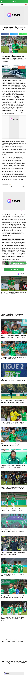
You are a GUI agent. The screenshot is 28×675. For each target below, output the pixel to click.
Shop (26, 4)
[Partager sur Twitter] (14, 34)
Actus (2, 4)
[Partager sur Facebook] (5, 34)
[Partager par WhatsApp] (23, 34)
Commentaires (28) (14, 269)
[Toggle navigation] (1, 1)
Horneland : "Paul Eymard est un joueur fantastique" (13, 239)
